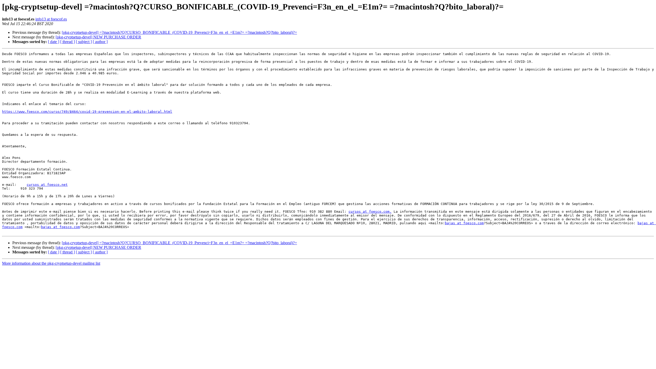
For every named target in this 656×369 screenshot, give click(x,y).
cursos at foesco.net (47, 185)
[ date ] (53, 41)
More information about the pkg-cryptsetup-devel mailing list (51, 263)
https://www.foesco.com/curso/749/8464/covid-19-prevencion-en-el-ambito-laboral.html (87, 112)
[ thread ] (67, 41)
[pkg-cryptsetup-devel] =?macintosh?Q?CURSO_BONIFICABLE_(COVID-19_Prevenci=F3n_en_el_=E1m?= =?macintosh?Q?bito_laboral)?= (179, 32)
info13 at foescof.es (51, 19)
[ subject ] (84, 41)
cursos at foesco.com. (370, 211)
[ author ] (100, 41)
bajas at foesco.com (464, 223)
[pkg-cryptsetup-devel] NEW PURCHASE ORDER (98, 37)
